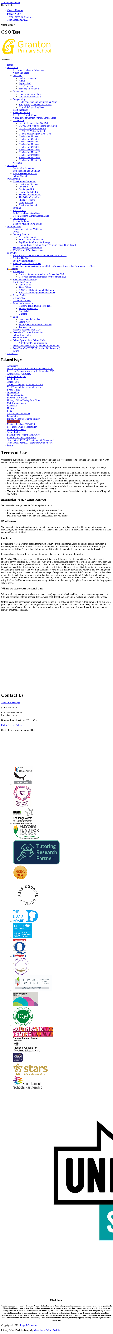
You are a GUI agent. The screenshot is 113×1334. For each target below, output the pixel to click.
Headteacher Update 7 (29, 152)
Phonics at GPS (26, 186)
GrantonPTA (19, 298)
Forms (16, 351)
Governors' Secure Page (30, 96)
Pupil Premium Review (24, 261)
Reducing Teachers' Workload (27, 263)
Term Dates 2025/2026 (20, 16)
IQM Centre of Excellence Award (28, 250)
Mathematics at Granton (30, 194)
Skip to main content (10, 2)
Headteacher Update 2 (29, 139)
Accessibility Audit (27, 237)
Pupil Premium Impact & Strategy (34, 242)
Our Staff (17, 75)
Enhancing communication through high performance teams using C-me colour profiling (54, 266)
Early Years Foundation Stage (26, 213)
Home (10, 65)
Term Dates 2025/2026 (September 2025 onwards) (36, 345)
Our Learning (13, 178)
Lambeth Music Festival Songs (27, 223)
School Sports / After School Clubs (29, 340)
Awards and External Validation (28, 229)
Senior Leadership (27, 78)
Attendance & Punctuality (25, 279)
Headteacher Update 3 (29, 141)
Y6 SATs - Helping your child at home (37, 292)
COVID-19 (18, 120)
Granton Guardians (22, 300)
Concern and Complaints (30, 319)
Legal (15, 316)
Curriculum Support (22, 282)
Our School (12, 67)
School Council (20, 176)
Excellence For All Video (24, 115)
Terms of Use (25, 327)
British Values (19, 210)
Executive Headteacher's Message (28, 70)
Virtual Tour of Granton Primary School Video (34, 118)
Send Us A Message (10, 702)
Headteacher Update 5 (29, 147)
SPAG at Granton (27, 200)
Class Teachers (26, 86)
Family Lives (25, 284)
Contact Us (12, 353)
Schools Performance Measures (27, 247)
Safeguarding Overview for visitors (35, 104)
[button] (14, 25)
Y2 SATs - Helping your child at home (37, 290)
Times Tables (25, 287)
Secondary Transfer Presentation (28, 332)
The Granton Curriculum (24, 181)
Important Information (23, 303)
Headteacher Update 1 (29, 136)
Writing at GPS (26, 202)
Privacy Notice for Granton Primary (35, 324)
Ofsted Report (15, 10)
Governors (18, 91)
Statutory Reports (21, 234)
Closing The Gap (21, 258)
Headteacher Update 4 (29, 144)
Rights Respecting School (25, 173)
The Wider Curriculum (29, 197)
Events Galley (19, 295)
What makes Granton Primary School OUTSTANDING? (40, 255)
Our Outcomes (14, 226)
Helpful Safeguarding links (31, 107)
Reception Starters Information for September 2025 (42, 276)
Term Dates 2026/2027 (17, 20)
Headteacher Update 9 (29, 157)
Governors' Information (30, 94)
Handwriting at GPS (28, 192)
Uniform (23, 314)
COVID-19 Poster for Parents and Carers (38, 125)
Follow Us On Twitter (11, 725)
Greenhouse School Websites (47, 1330)
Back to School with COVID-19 (34, 123)
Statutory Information (29, 88)
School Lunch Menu (22, 335)
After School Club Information (33, 343)
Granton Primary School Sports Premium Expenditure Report (47, 245)
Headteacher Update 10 (30, 160)
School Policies (20, 337)
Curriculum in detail (28, 205)
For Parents (12, 269)
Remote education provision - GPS (35, 133)
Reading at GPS (26, 189)
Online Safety (19, 218)
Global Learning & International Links (31, 216)
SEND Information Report (31, 239)
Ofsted (16, 231)
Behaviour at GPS (21, 112)
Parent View (14, 13)
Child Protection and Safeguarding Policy (38, 102)
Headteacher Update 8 (29, 155)
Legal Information (28, 1325)
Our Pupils (12, 165)
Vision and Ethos (21, 73)
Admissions (18, 271)
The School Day (20, 110)
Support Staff (25, 83)
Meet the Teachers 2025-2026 (27, 329)
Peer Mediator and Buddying (26, 171)
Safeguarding (19, 99)
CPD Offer (12, 253)
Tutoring (17, 208)
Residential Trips (21, 221)
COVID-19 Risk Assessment (32, 128)
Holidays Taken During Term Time (35, 306)
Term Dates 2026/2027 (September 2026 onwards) (36, 348)
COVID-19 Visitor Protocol (32, 131)
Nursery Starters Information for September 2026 (41, 274)
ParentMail (24, 311)
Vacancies (17, 163)
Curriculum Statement (29, 184)
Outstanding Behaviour (24, 168)
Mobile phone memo (28, 308)
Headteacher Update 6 (29, 149)
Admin (22, 80)
